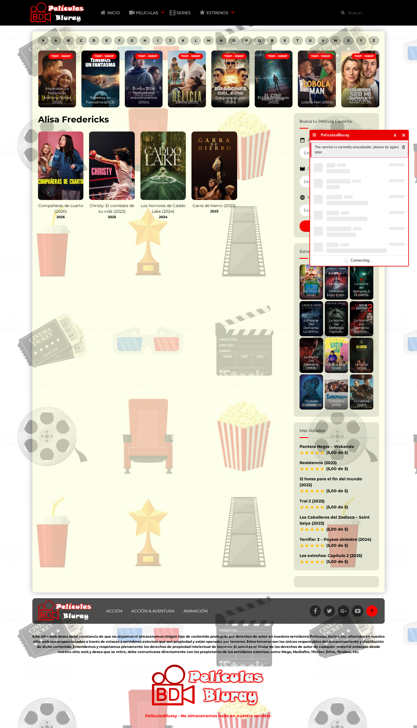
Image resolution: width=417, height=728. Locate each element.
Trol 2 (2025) (312, 501)
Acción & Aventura (152, 611)
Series (183, 12)
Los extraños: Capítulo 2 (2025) (331, 555)
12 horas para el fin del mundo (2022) (331, 481)
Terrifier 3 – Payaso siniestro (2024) (335, 539)
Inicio (113, 12)
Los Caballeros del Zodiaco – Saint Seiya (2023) (335, 520)
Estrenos (217, 12)
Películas (147, 12)
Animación (196, 611)
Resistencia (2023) (318, 462)
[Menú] (314, 135)
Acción (114, 611)
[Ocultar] (404, 135)
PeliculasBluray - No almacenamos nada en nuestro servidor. (208, 715)
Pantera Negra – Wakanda (327, 446)
